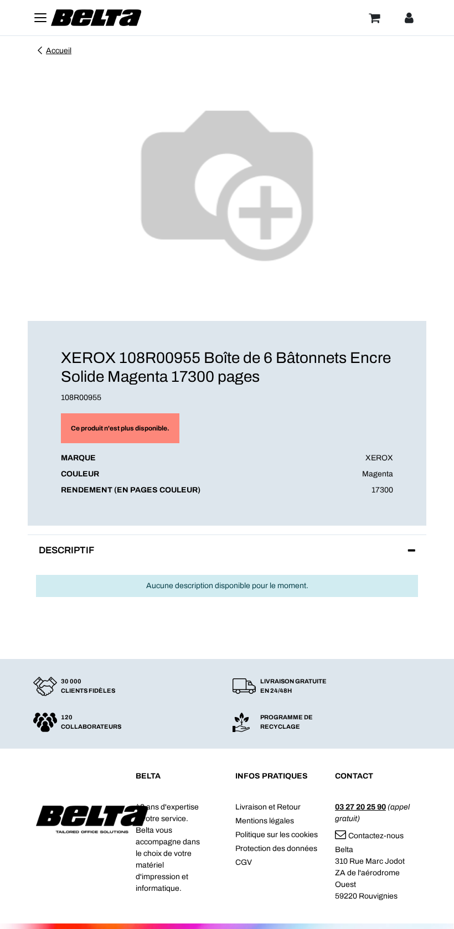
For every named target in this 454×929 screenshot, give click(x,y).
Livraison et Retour (268, 807)
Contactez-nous (376, 836)
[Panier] (374, 17)
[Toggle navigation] (40, 18)
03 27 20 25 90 (360, 807)
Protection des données (276, 848)
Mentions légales (264, 821)
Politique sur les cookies (276, 835)
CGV (243, 862)
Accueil (58, 50)
